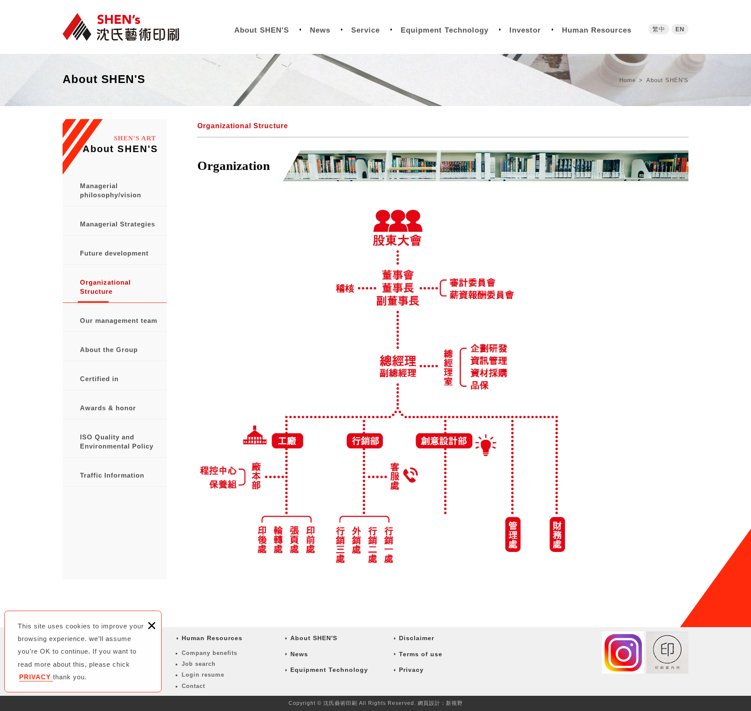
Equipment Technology (444, 30)
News (320, 30)
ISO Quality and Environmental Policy (116, 441)
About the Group (109, 349)
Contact (193, 686)
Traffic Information (112, 475)
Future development (114, 253)
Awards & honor (108, 408)
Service (365, 30)
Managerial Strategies (117, 224)
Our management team (118, 320)
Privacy (411, 669)
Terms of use (420, 654)
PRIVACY (36, 677)
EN (680, 29)
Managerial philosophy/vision (110, 190)
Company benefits (209, 653)
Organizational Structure (105, 287)
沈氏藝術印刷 (128, 27)
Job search (199, 664)
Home (628, 80)
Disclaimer (416, 638)
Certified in (99, 378)
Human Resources (596, 30)
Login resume (203, 674)
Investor (525, 30)
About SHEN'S (261, 30)
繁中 (658, 29)
